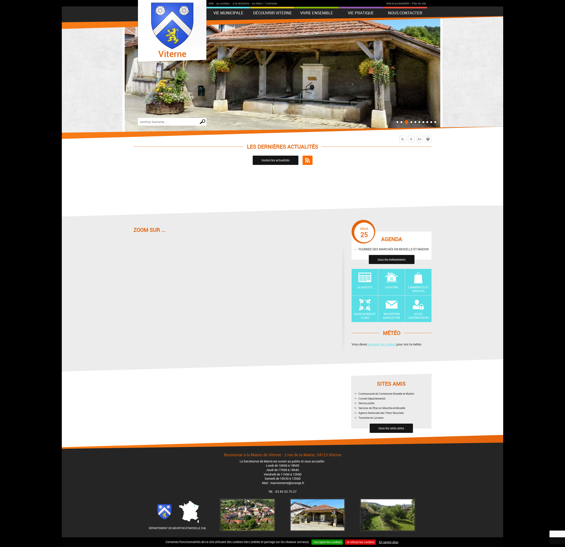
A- (402, 139)
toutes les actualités (276, 160)
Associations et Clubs (365, 315)
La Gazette (364, 287)
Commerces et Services (418, 289)
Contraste (271, 3)
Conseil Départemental (371, 398)
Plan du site (419, 3)
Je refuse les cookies (360, 542)
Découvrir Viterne (272, 12)
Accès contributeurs (418, 315)
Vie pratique (361, 12)
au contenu (223, 3)
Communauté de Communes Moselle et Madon (386, 393)
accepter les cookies (382, 344)
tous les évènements (392, 259)
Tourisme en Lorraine (370, 417)
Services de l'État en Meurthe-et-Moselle (381, 408)
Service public (366, 403)
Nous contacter (405, 12)
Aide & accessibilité (397, 3)
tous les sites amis (391, 428)
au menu (257, 3)
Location (391, 287)
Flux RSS (308, 160)
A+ (420, 139)
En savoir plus (388, 542)
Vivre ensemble (316, 12)
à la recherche (241, 3)
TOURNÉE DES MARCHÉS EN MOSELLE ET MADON (393, 249)
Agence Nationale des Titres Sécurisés (381, 413)
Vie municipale (228, 12)
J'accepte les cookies (327, 542)
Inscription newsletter (391, 315)
